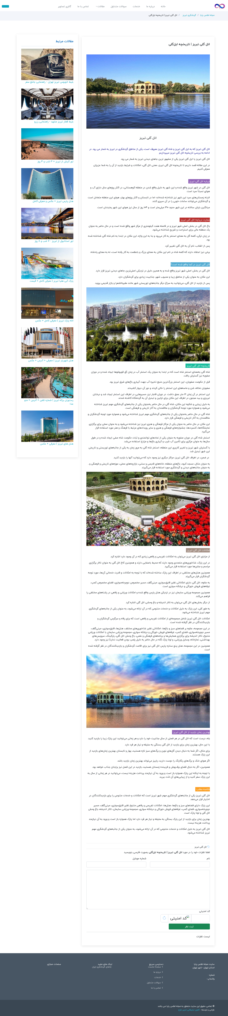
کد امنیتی (204, 911)
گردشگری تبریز (189, 15)
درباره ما (150, 6)
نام (208, 858)
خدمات (136, 6)
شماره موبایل (139, 858)
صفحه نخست (154, 967)
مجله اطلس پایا (207, 15)
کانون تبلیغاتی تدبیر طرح (189, 1010)
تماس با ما (83, 6)
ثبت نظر (189, 926)
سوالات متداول (119, 6)
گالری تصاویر (64, 6)
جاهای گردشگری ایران (102, 967)
